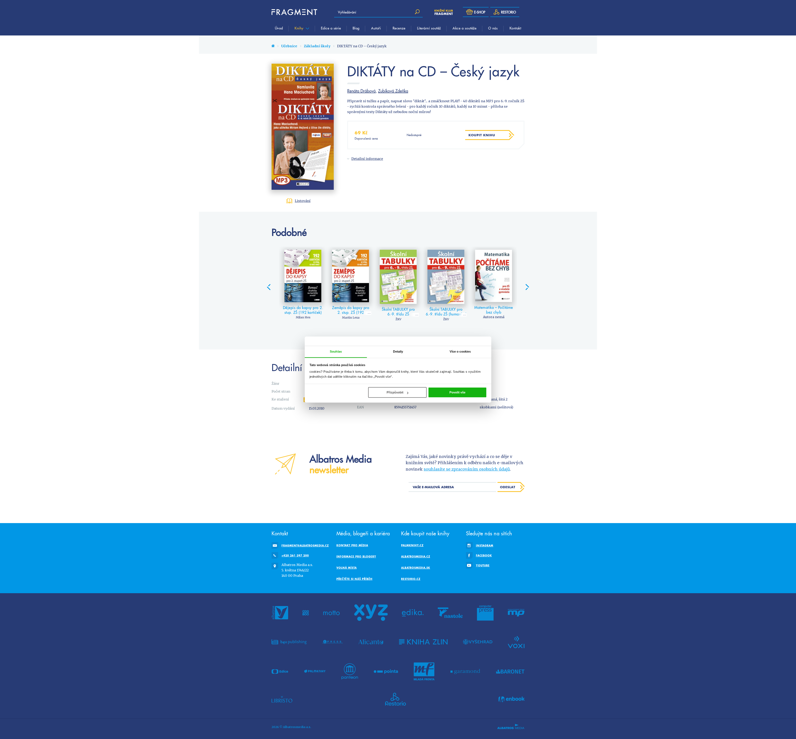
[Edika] (413, 612)
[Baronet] (510, 671)
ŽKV (398, 319)
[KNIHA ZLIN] (423, 641)
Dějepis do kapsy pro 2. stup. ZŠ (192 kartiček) (303, 310)
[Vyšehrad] (478, 641)
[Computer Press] (485, 612)
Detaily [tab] (398, 351)
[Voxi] (516, 641)
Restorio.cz (410, 579)
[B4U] (289, 641)
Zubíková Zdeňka (393, 91)
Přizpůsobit (395, 392)
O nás (493, 28)
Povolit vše (457, 392)
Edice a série (331, 28)
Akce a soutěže (464, 28)
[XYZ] (371, 612)
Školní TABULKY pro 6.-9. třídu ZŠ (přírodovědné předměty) (398, 316)
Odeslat (507, 487)
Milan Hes (303, 317)
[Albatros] (279, 612)
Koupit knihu (481, 135)
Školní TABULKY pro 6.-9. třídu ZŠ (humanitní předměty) (446, 314)
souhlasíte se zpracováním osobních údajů (467, 469)
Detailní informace (367, 159)
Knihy (300, 28)
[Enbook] (511, 699)
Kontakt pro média (352, 545)
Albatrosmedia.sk (415, 568)
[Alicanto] (371, 641)
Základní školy (317, 46)
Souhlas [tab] (336, 351)
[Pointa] (386, 671)
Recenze (399, 28)
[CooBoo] (305, 612)
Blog (356, 28)
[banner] (294, 12)
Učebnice (289, 46)
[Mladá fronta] (424, 671)
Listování (303, 201)
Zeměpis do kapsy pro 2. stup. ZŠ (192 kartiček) (350, 312)
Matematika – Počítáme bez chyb (493, 310)
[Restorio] (395, 699)
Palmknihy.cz (412, 545)
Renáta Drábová (361, 91)
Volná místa (346, 568)
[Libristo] (281, 699)
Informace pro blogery (356, 556)
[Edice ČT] (279, 671)
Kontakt (515, 28)
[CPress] (332, 641)
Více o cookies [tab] (460, 351)
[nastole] (450, 612)
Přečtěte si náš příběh (354, 579)
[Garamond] (465, 671)
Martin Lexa (350, 317)
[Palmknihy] (315, 671)
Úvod (279, 28)
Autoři (376, 28)
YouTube (483, 565)
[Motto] (331, 612)
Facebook (484, 555)
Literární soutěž (429, 28)
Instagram (484, 545)
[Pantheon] (349, 671)
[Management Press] (516, 612)
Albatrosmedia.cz (415, 556)
